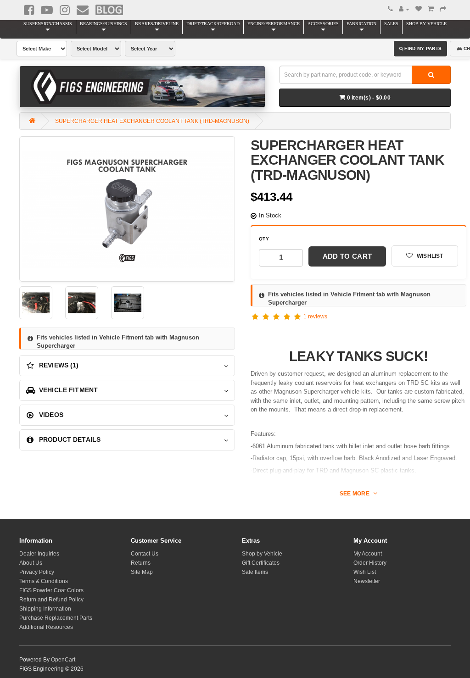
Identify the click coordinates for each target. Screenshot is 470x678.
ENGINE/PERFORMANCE (273, 23)
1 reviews (315, 316)
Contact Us (144, 553)
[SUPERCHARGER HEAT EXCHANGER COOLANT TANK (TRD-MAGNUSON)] (127, 209)
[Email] (82, 10)
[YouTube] (47, 10)
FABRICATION (361, 23)
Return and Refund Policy (51, 599)
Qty (264, 238)
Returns (141, 563)
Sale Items (255, 572)
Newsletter (366, 581)
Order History (369, 563)
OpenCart (63, 659)
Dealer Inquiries (39, 553)
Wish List (364, 572)
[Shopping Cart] (431, 9)
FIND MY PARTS (423, 48)
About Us (30, 563)
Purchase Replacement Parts (55, 618)
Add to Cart (347, 256)
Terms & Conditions (43, 581)
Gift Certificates (261, 563)
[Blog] (109, 9)
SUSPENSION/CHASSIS (47, 23)
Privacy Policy (36, 572)
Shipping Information (45, 609)
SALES (391, 23)
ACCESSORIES (323, 23)
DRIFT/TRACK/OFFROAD (213, 23)
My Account (367, 553)
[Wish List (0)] (418, 9)
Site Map (142, 572)
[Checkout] (443, 9)
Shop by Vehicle (262, 553)
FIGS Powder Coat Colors (51, 590)
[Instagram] (64, 10)
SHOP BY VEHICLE (426, 23)
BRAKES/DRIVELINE (157, 23)
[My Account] (404, 9)
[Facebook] (29, 10)
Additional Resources (46, 627)
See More (355, 493)
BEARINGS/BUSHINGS (103, 23)
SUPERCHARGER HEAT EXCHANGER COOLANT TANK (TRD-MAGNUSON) (152, 121)
